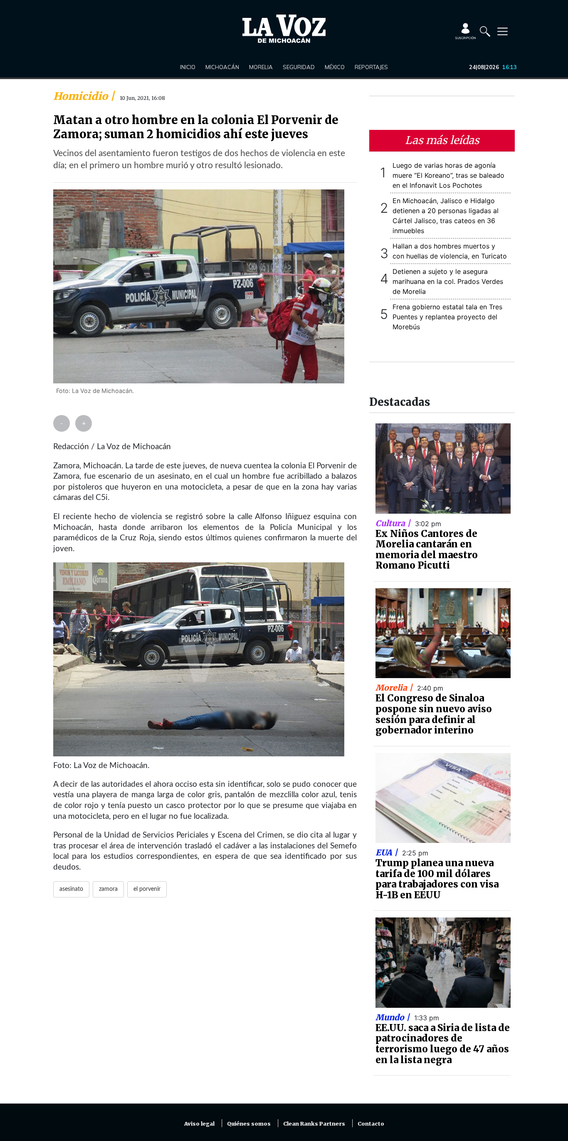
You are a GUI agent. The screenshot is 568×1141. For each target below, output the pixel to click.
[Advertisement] (205, 1005)
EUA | (387, 853)
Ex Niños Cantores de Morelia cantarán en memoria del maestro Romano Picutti (426, 550)
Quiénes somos (249, 1123)
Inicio (187, 67)
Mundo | (393, 1017)
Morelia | (395, 688)
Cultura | (393, 523)
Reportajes (371, 67)
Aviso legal (199, 1123)
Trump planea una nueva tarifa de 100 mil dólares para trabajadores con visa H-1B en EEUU (437, 879)
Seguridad (299, 67)
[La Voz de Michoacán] (284, 29)
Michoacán (222, 67)
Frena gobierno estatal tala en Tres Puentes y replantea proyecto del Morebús (447, 317)
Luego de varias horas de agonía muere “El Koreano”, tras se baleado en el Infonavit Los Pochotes (448, 175)
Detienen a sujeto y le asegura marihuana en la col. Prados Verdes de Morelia (448, 281)
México (335, 67)
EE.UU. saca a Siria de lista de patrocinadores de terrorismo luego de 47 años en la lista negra (442, 1044)
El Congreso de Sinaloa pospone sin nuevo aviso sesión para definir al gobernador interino (433, 714)
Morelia (261, 67)
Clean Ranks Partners (314, 1123)
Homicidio (81, 96)
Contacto (371, 1123)
